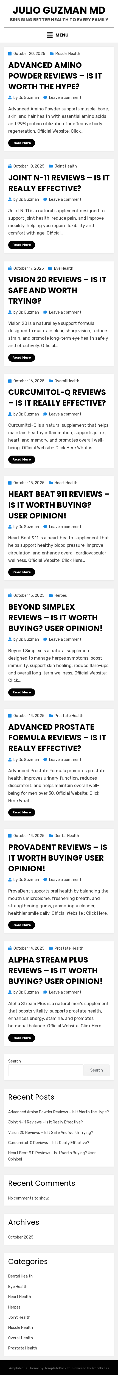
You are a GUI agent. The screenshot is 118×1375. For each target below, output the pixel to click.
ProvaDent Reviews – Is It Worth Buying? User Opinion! (57, 858)
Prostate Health (69, 715)
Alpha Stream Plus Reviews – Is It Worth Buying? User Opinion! (55, 971)
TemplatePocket (57, 1368)
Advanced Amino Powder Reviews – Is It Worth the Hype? (55, 76)
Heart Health (66, 483)
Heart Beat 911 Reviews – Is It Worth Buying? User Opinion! (59, 505)
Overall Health (67, 381)
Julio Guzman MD (59, 10)
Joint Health (66, 166)
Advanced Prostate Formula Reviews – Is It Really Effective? (57, 738)
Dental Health (67, 835)
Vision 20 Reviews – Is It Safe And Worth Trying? (57, 290)
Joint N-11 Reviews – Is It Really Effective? (59, 183)
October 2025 (20, 1237)
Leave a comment (65, 97)
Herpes (61, 595)
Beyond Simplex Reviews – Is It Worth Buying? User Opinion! (55, 618)
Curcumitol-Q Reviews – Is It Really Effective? (57, 397)
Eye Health (63, 268)
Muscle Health (67, 53)
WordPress (100, 1368)
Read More (21, 143)
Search (14, 1061)
